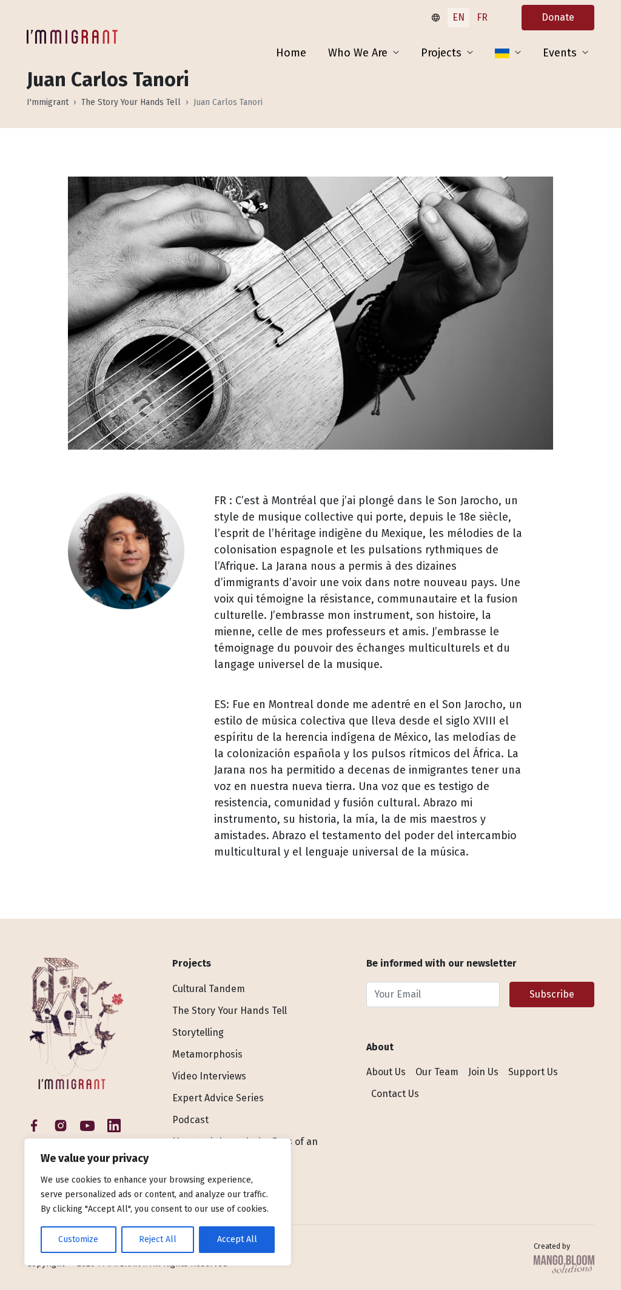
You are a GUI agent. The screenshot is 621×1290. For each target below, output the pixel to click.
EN (458, 17)
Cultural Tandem (208, 989)
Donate (558, 17)
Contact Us (395, 1093)
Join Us (483, 1072)
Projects (441, 52)
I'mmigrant (48, 102)
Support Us (533, 1072)
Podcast (190, 1120)
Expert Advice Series (218, 1098)
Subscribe (551, 994)
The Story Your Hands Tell (131, 102)
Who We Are (358, 52)
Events (560, 52)
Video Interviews (209, 1076)
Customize (78, 1239)
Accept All (237, 1239)
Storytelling (198, 1032)
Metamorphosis (207, 1054)
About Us (386, 1072)
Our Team (436, 1072)
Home (291, 52)
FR (482, 17)
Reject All (157, 1239)
